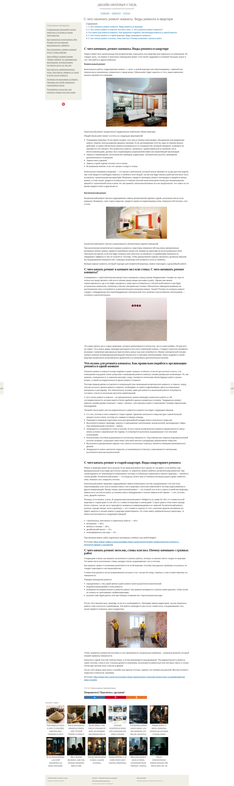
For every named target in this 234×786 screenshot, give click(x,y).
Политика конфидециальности (101, 781)
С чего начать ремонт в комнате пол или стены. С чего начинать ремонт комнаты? (125, 29)
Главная (104, 13)
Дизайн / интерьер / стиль (117, 5)
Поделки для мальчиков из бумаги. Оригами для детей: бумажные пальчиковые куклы (62, 82)
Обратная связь (141, 778)
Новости (116, 13)
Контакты (95, 778)
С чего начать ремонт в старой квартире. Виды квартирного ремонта (119, 35)
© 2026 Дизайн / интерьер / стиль (58, 778)
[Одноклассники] (136, 697)
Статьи (126, 13)
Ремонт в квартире (97, 688)
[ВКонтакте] (94, 697)
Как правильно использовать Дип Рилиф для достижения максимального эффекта (62, 43)
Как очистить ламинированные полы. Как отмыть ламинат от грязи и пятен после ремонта (63, 72)
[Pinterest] (115, 697)
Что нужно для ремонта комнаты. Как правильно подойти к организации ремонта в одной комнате (132, 32)
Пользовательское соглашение (108, 778)
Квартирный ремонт (109, 688)
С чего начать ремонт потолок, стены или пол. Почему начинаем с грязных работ (125, 38)
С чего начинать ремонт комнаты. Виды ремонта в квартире (115, 26)
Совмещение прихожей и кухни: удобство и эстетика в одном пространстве (61, 33)
